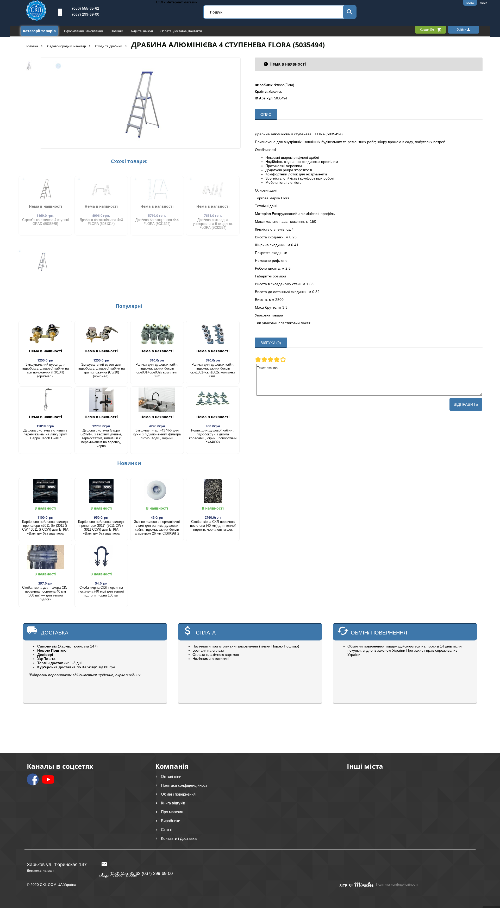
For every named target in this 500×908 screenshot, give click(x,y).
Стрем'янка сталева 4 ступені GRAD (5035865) (45, 222)
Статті (166, 829)
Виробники (170, 820)
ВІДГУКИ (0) (270, 343)
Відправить (466, 404)
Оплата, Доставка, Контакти (181, 31)
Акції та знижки (142, 31)
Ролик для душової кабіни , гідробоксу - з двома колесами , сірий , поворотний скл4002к (212, 436)
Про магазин (172, 812)
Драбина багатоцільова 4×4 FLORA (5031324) (157, 222)
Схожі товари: (129, 161)
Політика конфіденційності (184, 785)
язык (483, 2)
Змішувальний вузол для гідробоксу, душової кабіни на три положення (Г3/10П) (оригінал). (45, 370)
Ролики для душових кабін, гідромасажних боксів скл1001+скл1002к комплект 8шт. (212, 370)
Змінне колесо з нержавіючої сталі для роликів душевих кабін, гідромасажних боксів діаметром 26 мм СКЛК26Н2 (157, 527)
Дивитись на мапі (40, 870)
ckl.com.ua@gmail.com (116, 861)
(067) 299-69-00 (85, 14)
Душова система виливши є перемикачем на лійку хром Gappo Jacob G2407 (45, 434)
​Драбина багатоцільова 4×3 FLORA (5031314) (101, 222)
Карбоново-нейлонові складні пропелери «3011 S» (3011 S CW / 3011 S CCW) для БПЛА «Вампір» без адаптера (45, 527)
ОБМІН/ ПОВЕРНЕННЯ (379, 633)
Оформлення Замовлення (84, 31)
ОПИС (265, 114)
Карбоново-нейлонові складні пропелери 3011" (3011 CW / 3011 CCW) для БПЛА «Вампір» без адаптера (101, 527)
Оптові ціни (171, 776)
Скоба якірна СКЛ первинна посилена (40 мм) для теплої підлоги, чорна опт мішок (213, 525)
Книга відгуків (173, 803)
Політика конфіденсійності (397, 884)
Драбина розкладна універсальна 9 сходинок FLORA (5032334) (213, 224)
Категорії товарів (39, 30)
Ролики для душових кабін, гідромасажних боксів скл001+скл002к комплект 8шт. (156, 370)
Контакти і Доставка (179, 838)
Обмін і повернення (178, 794)
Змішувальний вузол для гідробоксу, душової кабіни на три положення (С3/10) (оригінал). (101, 370)
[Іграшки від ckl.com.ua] (36, 19)
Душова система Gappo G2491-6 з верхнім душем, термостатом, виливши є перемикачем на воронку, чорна (101, 438)
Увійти (462, 29)
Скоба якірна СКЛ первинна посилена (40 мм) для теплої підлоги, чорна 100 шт (101, 591)
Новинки (117, 31)
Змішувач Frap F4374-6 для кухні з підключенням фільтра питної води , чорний (157, 434)
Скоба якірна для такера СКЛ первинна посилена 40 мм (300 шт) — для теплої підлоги (45, 593)
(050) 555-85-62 (85, 8)
